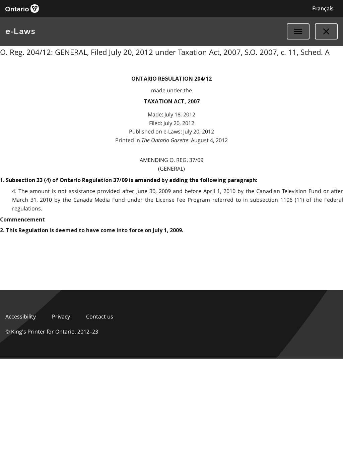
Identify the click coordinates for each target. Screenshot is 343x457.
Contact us (99, 316)
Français (323, 8)
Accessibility (20, 316)
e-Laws (20, 31)
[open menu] (298, 31)
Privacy (61, 316)
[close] (326, 31)
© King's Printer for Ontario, (51, 331)
